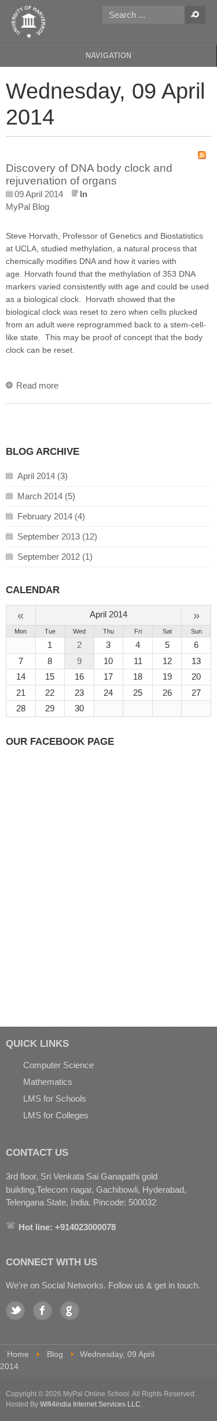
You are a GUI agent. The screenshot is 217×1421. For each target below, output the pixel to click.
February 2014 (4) (51, 516)
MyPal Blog (27, 207)
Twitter (15, 1310)
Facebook (42, 1310)
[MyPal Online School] (29, 22)
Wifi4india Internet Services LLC (90, 1404)
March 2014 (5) (46, 496)
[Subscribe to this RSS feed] (202, 155)
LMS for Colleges (56, 1115)
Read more (37, 385)
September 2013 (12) (57, 536)
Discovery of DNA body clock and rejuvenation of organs (89, 174)
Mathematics (47, 1082)
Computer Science (58, 1065)
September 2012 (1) (55, 556)
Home (18, 1354)
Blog (55, 1354)
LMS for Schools (54, 1098)
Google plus (69, 1310)
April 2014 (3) (42, 476)
